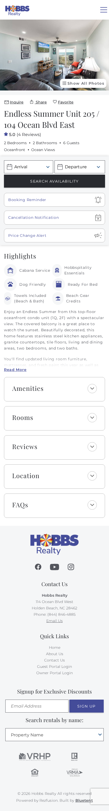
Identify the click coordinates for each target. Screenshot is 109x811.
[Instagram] (71, 567)
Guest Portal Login (54, 666)
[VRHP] (35, 757)
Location (26, 476)
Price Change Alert (27, 235)
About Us (54, 653)
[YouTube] (54, 567)
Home (54, 647)
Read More (15, 369)
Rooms (22, 417)
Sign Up (86, 706)
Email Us (54, 620)
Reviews (25, 446)
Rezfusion (48, 800)
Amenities (28, 388)
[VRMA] (74, 773)
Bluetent (84, 800)
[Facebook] (38, 567)
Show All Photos (85, 83)
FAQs (20, 505)
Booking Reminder (27, 199)
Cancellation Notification (33, 217)
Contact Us (54, 660)
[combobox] (54, 734)
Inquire (17, 102)
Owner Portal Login (54, 672)
